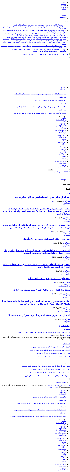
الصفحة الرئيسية (61, 382)
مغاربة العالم (62, 125)
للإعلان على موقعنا (60, 161)
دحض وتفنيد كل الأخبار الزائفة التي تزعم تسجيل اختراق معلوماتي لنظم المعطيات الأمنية (40, 25)
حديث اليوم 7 (62, 146)
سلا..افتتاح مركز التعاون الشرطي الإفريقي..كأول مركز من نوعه (41, 197)
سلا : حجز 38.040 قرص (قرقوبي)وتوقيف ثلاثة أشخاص (46, 239)
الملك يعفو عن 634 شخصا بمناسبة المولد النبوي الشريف (49, 51)
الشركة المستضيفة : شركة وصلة (34, 385)
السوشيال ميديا (61, 142)
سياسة (64, 118)
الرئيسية (63, 87)
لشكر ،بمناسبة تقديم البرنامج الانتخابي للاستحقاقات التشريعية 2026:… (49, 372)
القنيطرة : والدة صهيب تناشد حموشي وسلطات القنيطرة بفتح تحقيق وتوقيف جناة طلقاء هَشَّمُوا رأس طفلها (34, 39)
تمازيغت (63, 133)
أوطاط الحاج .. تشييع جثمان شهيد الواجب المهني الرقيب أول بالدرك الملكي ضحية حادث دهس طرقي (36, 37)
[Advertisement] (35, 72)
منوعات (64, 158)
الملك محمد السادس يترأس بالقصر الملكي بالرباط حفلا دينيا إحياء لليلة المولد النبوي (41, 107)
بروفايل (64, 144)
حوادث (64, 121)
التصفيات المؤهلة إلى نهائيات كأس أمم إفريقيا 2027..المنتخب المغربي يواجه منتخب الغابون (39, 49)
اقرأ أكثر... (67, 203)
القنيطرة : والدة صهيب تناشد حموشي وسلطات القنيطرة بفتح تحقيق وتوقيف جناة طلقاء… (43, 332)
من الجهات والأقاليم (60, 120)
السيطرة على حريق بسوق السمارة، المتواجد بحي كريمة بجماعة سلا (39, 315)
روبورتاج (63, 149)
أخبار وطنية (62, 89)
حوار (65, 147)
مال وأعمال (62, 137)
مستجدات (63, 91)
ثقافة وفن (63, 128)
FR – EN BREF (61, 135)
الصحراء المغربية (61, 127)
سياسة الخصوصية (61, 166)
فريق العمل (62, 17)
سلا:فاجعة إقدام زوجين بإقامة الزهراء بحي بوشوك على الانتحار (41, 290)
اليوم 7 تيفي (62, 132)
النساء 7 (64, 140)
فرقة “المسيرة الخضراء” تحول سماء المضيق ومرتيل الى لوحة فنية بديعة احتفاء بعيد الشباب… (38, 416)
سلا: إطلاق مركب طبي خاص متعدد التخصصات (49, 278)
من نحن (64, 18)
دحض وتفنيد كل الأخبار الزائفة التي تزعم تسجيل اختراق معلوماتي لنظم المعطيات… (45, 366)
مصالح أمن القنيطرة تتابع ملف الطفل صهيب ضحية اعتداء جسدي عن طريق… (47, 375)
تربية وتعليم (62, 123)
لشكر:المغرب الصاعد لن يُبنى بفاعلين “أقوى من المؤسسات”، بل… (50, 369)
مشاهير (64, 156)
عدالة (64, 151)
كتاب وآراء (63, 152)
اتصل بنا (64, 15)
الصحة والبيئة (62, 154)
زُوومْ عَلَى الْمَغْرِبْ (60, 130)
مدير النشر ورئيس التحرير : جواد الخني (58, 385)
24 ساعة (67, 193)
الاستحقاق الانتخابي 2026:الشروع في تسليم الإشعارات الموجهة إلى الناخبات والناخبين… (40, 113)
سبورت (64, 139)
